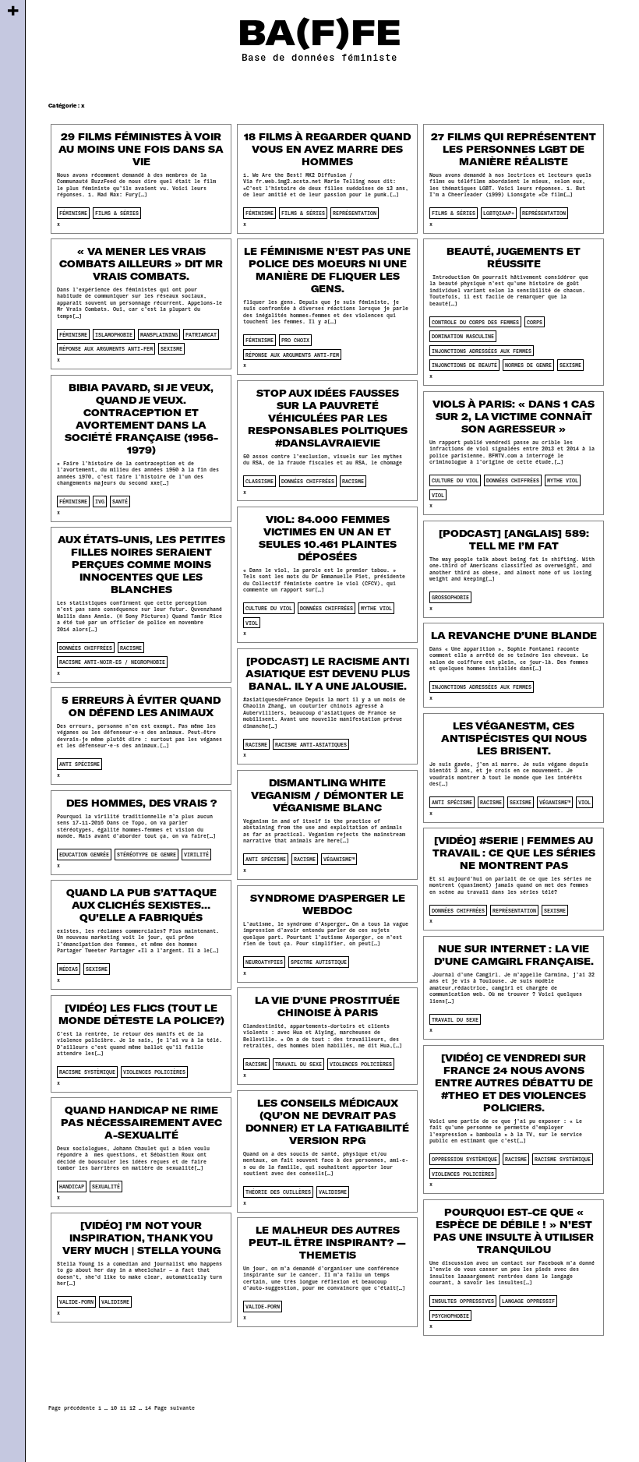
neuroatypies (264, 962)
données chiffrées (307, 481)
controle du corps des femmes (475, 322)
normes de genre (528, 365)
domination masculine (463, 336)
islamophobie (113, 334)
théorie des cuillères (278, 1191)
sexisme (171, 348)
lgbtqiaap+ (498, 213)
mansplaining (159, 334)
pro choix (295, 340)
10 (114, 1407)
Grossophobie (450, 597)
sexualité (106, 1186)
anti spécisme (79, 764)
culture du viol (455, 480)
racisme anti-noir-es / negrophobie (112, 662)
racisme (353, 481)
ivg (99, 501)
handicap (71, 1186)
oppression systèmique (464, 1159)
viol (438, 495)
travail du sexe (455, 1019)
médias (68, 969)
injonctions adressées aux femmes (481, 351)
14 (148, 1407)
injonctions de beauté (464, 365)
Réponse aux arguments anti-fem (106, 348)
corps (534, 322)
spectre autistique (319, 962)
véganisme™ (554, 802)
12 (132, 1407)
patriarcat (201, 334)
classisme (259, 481)
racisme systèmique (87, 1071)
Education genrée (84, 854)
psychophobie (450, 1315)
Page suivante (174, 1407)
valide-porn (76, 1301)
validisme (333, 1191)
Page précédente (71, 1407)
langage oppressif (528, 1301)
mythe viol (562, 480)
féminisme (73, 213)
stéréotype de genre (146, 854)
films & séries (117, 213)
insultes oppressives (463, 1301)
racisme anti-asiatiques (311, 744)
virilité (196, 854)
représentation (354, 213)
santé (120, 501)
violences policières (361, 1064)
